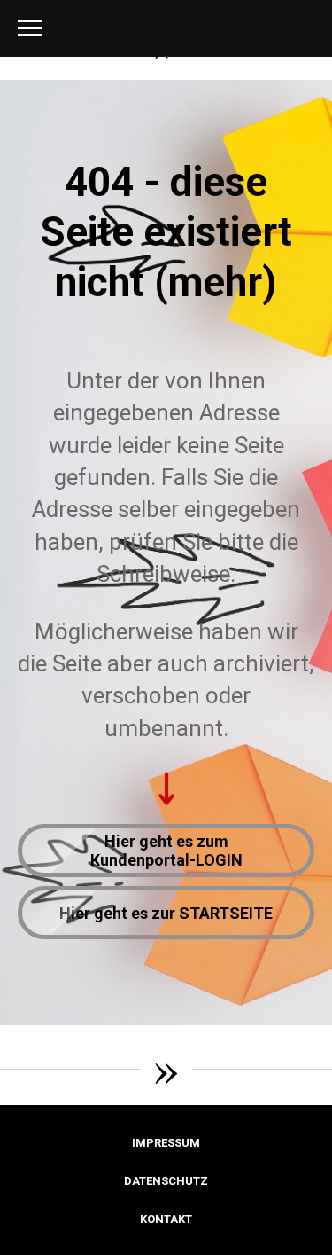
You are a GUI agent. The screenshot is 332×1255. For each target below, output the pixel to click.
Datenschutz (166, 1181)
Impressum (166, 1142)
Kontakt (166, 1219)
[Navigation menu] (30, 28)
